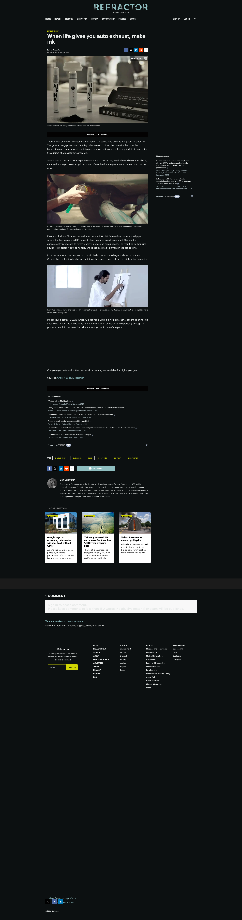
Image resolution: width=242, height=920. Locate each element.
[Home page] (121, 7)
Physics (123, 666)
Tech (175, 652)
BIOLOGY (69, 19)
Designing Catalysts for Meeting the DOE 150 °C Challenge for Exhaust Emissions (80, 414)
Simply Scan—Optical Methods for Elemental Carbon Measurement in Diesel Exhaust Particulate (86, 408)
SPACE (132, 19)
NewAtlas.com (179, 645)
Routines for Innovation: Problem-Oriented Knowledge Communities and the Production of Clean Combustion (91, 428)
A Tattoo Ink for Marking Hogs (59, 401)
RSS (95, 677)
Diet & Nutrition (152, 681)
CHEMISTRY (82, 19)
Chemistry (124, 656)
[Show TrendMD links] (147, 445)
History (123, 659)
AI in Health (151, 659)
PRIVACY (97, 670)
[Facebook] (126, 50)
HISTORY (94, 19)
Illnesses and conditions (156, 649)
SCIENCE (123, 645)
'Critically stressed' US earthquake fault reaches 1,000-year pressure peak (97, 541)
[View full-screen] (145, 58)
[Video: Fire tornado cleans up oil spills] (135, 522)
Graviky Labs (64, 377)
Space (122, 670)
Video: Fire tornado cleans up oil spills (131, 539)
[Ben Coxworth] (52, 483)
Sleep (148, 688)
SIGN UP (176, 19)
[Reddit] (141, 50)
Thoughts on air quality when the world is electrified (68, 421)
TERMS (96, 666)
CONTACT (97, 673)
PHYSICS (122, 19)
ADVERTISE (98, 663)
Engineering (178, 649)
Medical (123, 663)
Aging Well (150, 677)
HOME (48, 19)
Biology (123, 652)
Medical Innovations (154, 656)
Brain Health (151, 652)
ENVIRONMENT (108, 19)
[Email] (146, 50)
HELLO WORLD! (99, 649)
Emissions (77, 458)
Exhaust (117, 458)
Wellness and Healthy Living (158, 673)
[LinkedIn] (136, 50)
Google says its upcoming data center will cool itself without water (59, 541)
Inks (90, 458)
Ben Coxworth (67, 479)
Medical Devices (153, 666)
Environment (52, 31)
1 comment (98, 468)
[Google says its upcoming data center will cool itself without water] (61, 522)
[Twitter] (131, 50)
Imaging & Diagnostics (155, 663)
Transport (177, 659)
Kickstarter (78, 377)
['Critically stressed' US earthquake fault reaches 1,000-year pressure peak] (98, 522)
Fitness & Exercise (153, 684)
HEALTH (57, 19)
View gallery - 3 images (98, 135)
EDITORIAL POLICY (101, 659)
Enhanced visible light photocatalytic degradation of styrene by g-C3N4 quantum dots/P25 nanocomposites (173, 181)
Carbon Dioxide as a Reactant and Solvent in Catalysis (69, 434)
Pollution (102, 458)
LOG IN (187, 19)
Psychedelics (151, 670)
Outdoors (177, 656)
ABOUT (96, 656)
